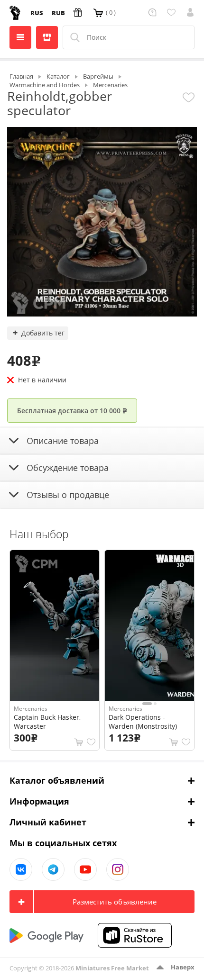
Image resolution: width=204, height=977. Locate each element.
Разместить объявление (115, 901)
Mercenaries (30, 709)
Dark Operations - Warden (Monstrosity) (143, 722)
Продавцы (47, 37)
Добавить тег (43, 332)
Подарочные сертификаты (79, 12)
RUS (36, 13)
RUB (58, 13)
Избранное (173, 12)
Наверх (183, 967)
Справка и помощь (154, 12)
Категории (20, 37)
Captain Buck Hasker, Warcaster (47, 722)
